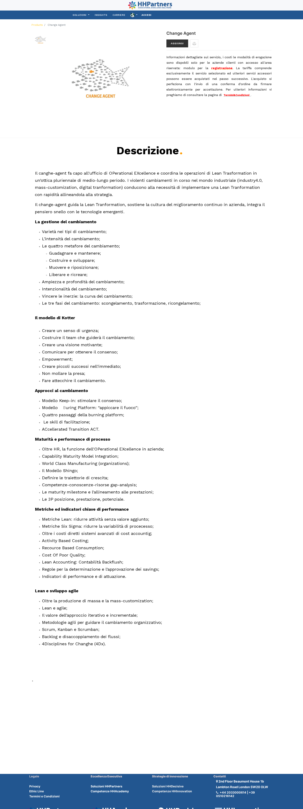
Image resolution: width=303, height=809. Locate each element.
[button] (194, 43)
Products (37, 24)
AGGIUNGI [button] (177, 43)
